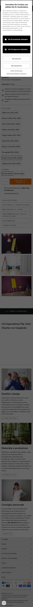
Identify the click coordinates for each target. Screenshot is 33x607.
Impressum (23, 73)
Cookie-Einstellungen (16, 71)
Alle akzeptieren (16, 66)
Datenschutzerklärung (13, 73)
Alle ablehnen (16, 59)
